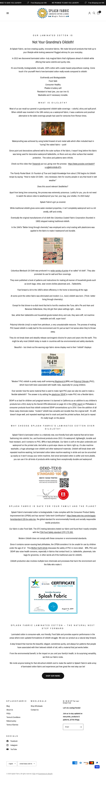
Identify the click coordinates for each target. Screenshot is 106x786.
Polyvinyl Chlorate (81, 381)
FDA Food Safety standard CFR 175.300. (56, 532)
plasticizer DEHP (59, 394)
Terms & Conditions (13, 717)
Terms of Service (12, 724)
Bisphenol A (60, 381)
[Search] (94, 13)
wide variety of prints (59, 270)
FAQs (8, 713)
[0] (98, 13)
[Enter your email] (80, 727)
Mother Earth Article (39, 547)
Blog (8, 706)
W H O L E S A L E (39, 701)
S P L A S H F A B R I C (16, 701)
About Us (9, 709)
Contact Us (35, 709)
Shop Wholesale (37, 706)
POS (33, 774)
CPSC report (77, 403)
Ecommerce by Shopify (45, 774)
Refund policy (11, 721)
